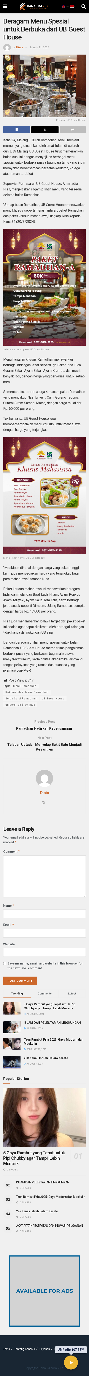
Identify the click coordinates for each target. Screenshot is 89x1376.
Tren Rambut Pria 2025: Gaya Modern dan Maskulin (50, 1197)
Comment (11, 851)
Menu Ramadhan (25, 686)
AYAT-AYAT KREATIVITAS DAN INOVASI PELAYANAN (49, 1225)
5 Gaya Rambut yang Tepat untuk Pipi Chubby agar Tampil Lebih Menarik (34, 1158)
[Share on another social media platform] (73, 129)
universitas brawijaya (20, 704)
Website (9, 944)
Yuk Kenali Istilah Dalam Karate (46, 1058)
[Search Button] (83, 6)
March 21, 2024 (39, 47)
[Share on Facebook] (16, 129)
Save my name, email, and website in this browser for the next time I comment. (45, 966)
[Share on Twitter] (44, 129)
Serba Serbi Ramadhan (21, 698)
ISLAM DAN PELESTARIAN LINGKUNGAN (52, 1022)
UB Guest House (53, 698)
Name (8, 905)
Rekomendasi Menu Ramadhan (27, 692)
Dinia (19, 47)
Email (8, 925)
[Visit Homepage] (34, 6)
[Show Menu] (5, 6)
